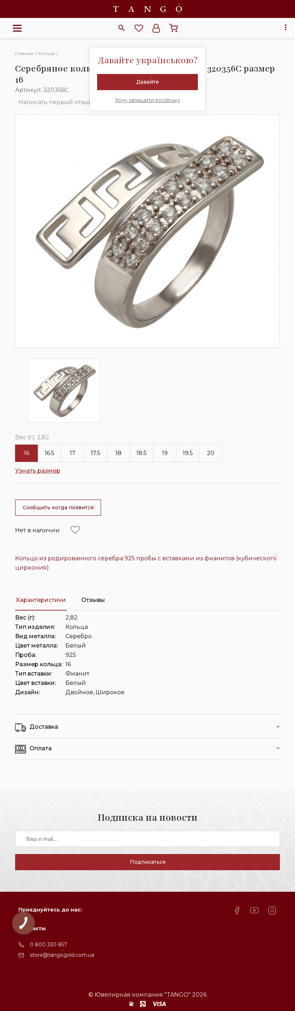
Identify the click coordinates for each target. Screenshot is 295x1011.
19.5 (188, 453)
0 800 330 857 (48, 944)
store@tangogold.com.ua (62, 955)
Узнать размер (37, 470)
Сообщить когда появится (58, 507)
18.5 (141, 453)
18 (118, 453)
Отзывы (93, 600)
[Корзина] (173, 28)
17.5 (95, 453)
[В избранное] (75, 530)
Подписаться (147, 862)
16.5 (49, 453)
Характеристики (41, 600)
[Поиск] (121, 28)
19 (165, 453)
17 (73, 453)
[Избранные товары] (139, 28)
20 (210, 453)
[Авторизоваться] (156, 28)
